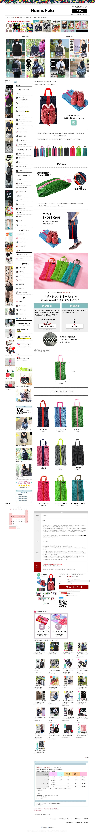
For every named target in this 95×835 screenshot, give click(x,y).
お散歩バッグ (21, 271)
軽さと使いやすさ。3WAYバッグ (23, 429)
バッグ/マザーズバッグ (24, 150)
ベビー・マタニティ (24, 176)
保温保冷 (19, 196)
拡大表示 (47, 603)
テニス (18, 93)
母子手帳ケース (21, 212)
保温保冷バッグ (22, 208)
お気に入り (79, 14)
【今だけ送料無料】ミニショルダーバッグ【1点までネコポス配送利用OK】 (40, 735)
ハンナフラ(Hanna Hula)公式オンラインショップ (78, 0)
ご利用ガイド (72, 14)
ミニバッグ (21, 162)
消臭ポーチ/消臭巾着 (23, 132)
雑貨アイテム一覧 (22, 318)
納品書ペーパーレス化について (42, 814)
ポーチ (20, 301)
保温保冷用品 (21, 284)
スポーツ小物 (20, 128)
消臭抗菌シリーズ (22, 314)
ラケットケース (22, 102)
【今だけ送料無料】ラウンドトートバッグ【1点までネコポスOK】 (54, 719)
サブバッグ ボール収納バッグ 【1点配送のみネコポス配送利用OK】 (68, 702)
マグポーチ (21, 199)
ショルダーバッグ (22, 166)
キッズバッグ (20, 234)
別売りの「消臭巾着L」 (44, 206)
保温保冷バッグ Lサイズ (67, 685)
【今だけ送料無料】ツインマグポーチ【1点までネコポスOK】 (54, 735)
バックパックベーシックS (40, 652)
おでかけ (19, 179)
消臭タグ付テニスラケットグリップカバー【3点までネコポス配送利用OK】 (68, 670)
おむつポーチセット (25, 329)
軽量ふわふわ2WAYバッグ (22, 445)
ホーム (46, 818)
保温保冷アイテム (22, 136)
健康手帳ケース (22, 280)
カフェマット (21, 275)
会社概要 (86, 818)
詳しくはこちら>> (39, 798)
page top (87, 757)
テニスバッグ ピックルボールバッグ (22, 98)
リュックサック (22, 119)
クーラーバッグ (22, 305)
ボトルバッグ (21, 204)
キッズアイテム (24, 230)
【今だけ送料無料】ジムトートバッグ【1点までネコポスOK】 (82, 654)
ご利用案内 (61, 818)
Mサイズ (20, 216)
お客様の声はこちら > (24, 487)
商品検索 (7, 80)
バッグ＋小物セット (25, 336)
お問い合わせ (78, 818)
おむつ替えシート (22, 191)
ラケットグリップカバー (24, 107)
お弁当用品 (21, 258)
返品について (70, 593)
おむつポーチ (21, 183)
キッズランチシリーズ (22, 254)
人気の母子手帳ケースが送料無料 (23, 401)
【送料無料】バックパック (68, 652)
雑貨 (24, 298)
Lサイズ (20, 220)
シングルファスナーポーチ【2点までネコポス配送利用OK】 (82, 719)
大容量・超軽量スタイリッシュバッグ (23, 477)
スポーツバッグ (21, 115)
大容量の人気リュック (21, 461)
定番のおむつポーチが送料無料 (23, 386)
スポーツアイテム (24, 90)
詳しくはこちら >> (39, 790)
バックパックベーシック (54, 652)
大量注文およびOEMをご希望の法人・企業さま (77, 822)
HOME (35, 81)
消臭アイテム (21, 288)
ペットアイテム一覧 (23, 292)
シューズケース (22, 250)
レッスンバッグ (22, 246)
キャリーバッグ (22, 267)
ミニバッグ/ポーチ (22, 140)
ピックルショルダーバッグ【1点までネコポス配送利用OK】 (54, 670)
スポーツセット (24, 111)
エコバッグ (21, 170)
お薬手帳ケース (22, 309)
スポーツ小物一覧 (22, 144)
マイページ (85, 14)
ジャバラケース (22, 225)
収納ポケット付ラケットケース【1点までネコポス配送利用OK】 (82, 670)
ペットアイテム (24, 264)
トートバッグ (21, 123)
